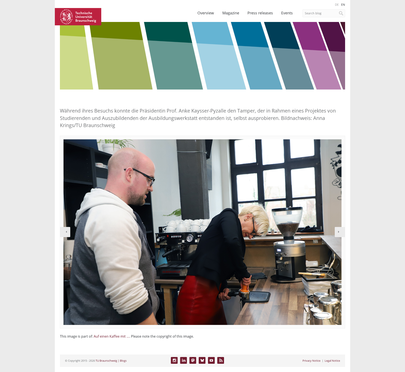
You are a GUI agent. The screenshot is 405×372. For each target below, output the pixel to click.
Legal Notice (332, 360)
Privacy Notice (311, 360)
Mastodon (192, 360)
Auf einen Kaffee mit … (111, 336)
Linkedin (183, 360)
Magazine (230, 12)
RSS (220, 360)
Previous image (65, 232)
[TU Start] (78, 16)
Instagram (174, 360)
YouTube (211, 360)
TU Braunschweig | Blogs (111, 360)
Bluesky (202, 360)
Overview (205, 12)
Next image (340, 232)
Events (287, 12)
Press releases (260, 12)
